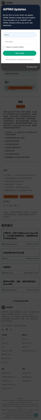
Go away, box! (32, 67)
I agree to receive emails (15, 47)
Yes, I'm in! (19, 53)
